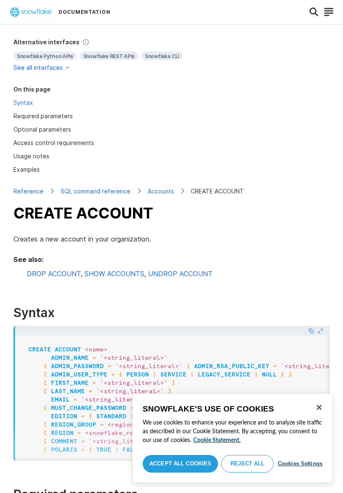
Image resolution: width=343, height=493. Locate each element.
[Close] (319, 407)
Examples (26, 169)
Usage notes (31, 156)
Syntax (23, 102)
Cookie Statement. (217, 440)
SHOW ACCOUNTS (114, 273)
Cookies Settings (300, 463)
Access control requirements (53, 142)
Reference (28, 191)
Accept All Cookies (180, 463)
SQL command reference (96, 191)
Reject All (247, 463)
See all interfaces (38, 67)
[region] (232, 438)
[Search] (314, 12)
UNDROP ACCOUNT (180, 273)
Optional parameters (42, 129)
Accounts (161, 191)
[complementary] (171, 55)
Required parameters (43, 115)
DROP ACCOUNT (54, 273)
